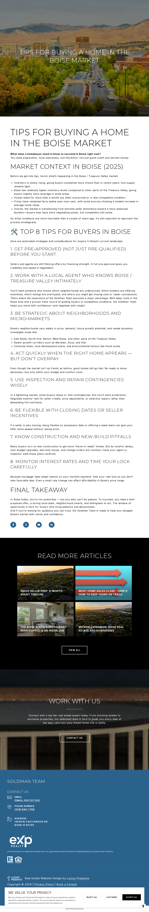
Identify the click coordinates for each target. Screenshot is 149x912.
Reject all (92, 897)
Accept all (131, 897)
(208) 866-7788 (25, 809)
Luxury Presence (78, 878)
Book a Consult (66, 884)
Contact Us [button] (74, 738)
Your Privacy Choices (74, 909)
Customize (111, 897)
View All (74, 650)
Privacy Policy (44, 884)
